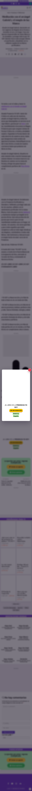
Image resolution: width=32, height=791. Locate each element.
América (16, 414)
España (16, 416)
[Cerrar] (29, 370)
